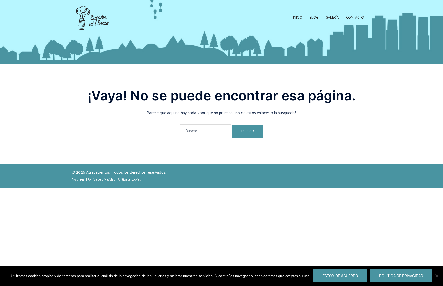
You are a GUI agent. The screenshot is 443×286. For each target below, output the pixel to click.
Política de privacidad (101, 179)
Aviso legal (78, 179)
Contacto (355, 18)
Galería (332, 18)
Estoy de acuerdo (340, 275)
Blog (314, 18)
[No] (436, 275)
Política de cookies (129, 179)
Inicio (298, 18)
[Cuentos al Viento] (92, 17)
